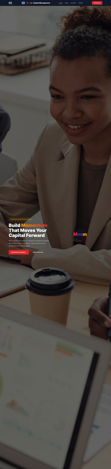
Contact (80, 3)
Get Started (97, 3)
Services (73, 3)
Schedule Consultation (18, 252)
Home (60, 3)
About (66, 3)
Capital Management (38, 3)
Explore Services (38, 252)
